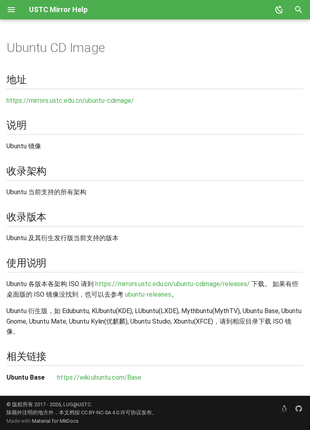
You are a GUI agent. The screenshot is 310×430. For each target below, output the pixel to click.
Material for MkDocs (55, 421)
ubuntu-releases (148, 294)
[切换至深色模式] (279, 10)
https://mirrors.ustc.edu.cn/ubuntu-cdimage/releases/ (172, 284)
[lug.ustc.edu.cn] (284, 408)
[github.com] (298, 408)
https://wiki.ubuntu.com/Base (99, 377)
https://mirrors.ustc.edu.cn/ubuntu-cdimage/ (70, 100)
